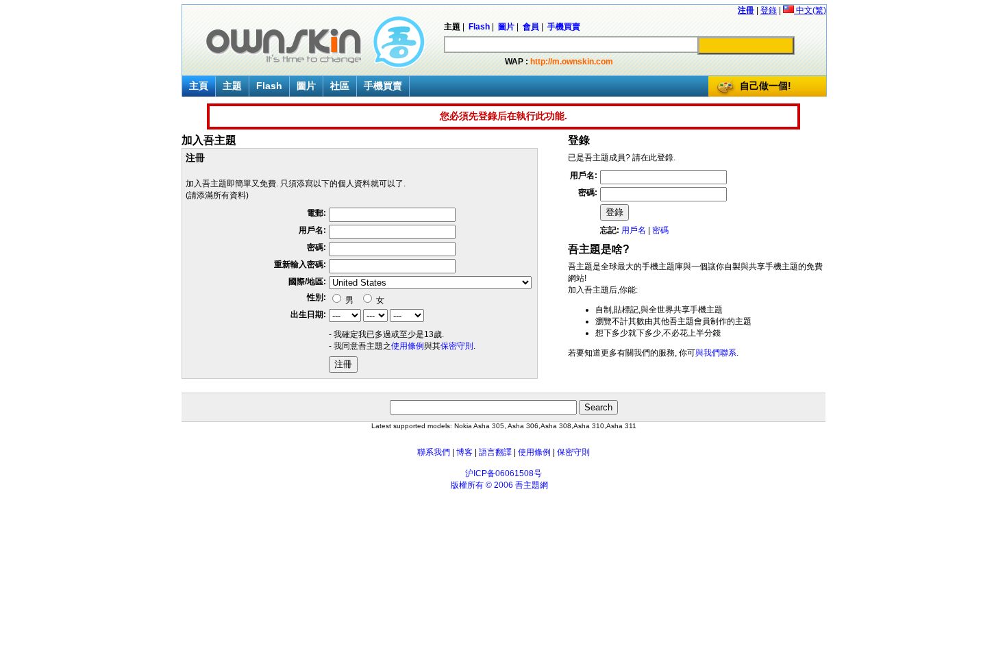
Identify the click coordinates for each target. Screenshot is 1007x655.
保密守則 (456, 346)
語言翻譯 (495, 452)
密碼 (660, 230)
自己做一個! (765, 85)
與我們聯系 (715, 353)
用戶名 (633, 230)
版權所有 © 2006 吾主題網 (499, 485)
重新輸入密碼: (300, 264)
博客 (464, 452)
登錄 (768, 10)
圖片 (306, 85)
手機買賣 (383, 85)
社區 (339, 85)
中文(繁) (810, 10)
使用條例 (407, 346)
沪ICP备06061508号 (503, 473)
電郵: (316, 213)
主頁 (198, 85)
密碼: (316, 247)
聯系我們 (433, 452)
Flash (269, 85)
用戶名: (312, 230)
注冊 (746, 10)
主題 (232, 85)
